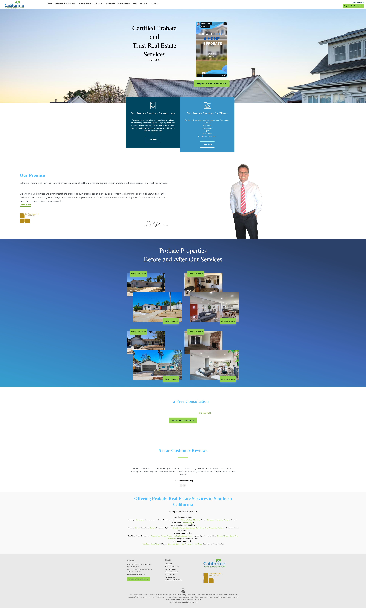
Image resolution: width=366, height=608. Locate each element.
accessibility (170, 574)
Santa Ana (234, 536)
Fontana (221, 528)
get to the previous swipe (181, 485)
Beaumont (139, 520)
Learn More (153, 139)
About (135, 3)
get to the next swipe (184, 485)
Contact (154, 3)
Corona (227, 520)
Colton (152, 528)
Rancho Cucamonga (187, 528)
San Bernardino (202, 528)
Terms (180, 599)
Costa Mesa (155, 536)
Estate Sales (110, 3)
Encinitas (171, 544)
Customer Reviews (172, 566)
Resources (143, 3)
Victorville (213, 528)
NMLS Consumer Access (173, 580)
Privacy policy (170, 569)
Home (50, 3)
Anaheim (171, 538)
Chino (137, 528)
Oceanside (189, 544)
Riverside (210, 520)
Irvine (190, 536)
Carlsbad (145, 544)
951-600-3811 (204, 413)
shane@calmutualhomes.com (136, 574)
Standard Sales (123, 3)
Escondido (180, 544)
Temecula (219, 520)
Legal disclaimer (171, 572)
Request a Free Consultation (353, 6)
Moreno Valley (186, 520)
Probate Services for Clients (65, 3)
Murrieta (196, 520)
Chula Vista (155, 544)
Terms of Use (170, 577)
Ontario (176, 528)
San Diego (198, 544)
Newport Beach (223, 536)
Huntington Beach (180, 536)
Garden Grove (166, 536)
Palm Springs (188, 522)
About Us (168, 564)
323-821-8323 (147, 564)
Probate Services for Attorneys (90, 3)
